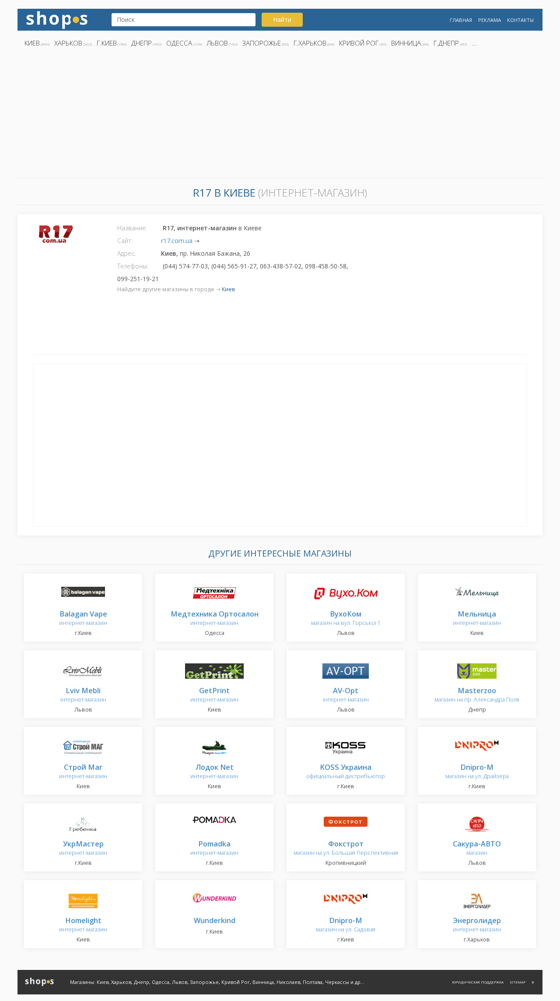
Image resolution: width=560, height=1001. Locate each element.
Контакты (520, 20)
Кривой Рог (358, 43)
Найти (282, 19)
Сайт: (125, 240)
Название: (132, 228)
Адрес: (126, 253)
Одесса (179, 43)
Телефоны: (132, 266)
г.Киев (107, 43)
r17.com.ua (176, 240)
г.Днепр (446, 43)
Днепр (141, 43)
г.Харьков (310, 43)
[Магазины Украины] (57, 19)
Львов (217, 43)
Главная (461, 20)
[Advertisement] (280, 115)
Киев (32, 43)
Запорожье (261, 43)
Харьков (68, 43)
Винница (406, 43)
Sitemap (517, 982)
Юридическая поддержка (478, 982)
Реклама (489, 20)
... (474, 43)
